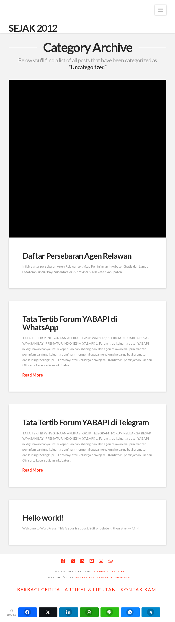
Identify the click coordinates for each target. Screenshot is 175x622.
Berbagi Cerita (38, 589)
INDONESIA (101, 571)
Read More (32, 374)
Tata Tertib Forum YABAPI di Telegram (85, 422)
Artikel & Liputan (90, 589)
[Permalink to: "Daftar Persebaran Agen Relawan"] (87, 158)
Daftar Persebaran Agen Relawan (76, 255)
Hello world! (43, 517)
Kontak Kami (139, 589)
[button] (160, 10)
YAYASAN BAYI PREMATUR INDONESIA (102, 577)
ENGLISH (118, 571)
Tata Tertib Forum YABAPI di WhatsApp (69, 323)
